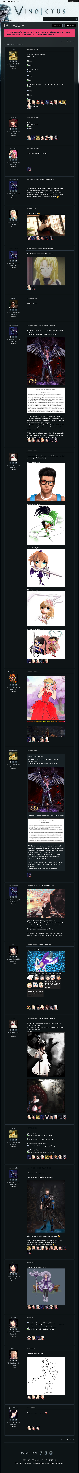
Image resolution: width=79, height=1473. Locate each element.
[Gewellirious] (42, 1007)
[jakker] (42, 739)
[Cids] (47, 238)
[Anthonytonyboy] (13, 678)
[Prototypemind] (42, 102)
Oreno (13, 1349)
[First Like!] (16, 1030)
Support (26, 1460)
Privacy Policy (37, 1460)
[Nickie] (13, 304)
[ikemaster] (38, 1007)
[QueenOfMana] (13, 1414)
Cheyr (13, 1018)
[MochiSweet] (29, 238)
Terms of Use (51, 1460)
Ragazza (13, 117)
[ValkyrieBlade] (13, 756)
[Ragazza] (13, 123)
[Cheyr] (13, 1024)
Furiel (13, 451)
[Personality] (16, 160)
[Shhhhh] (13, 191)
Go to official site (10, 1)
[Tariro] (47, 1157)
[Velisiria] (29, 106)
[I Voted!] (13, 61)
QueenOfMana (13, 1408)
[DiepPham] (47, 661)
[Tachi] (13, 950)
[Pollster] (16, 310)
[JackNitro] (55, 1307)
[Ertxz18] (42, 1157)
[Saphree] (51, 102)
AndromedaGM (13, 179)
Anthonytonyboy (13, 672)
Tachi (13, 945)
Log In (57, 25)
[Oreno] (13, 1354)
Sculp (13, 208)
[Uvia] (13, 55)
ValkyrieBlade (13, 750)
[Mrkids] (51, 1007)
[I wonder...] (16, 61)
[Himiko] (42, 238)
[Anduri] (42, 661)
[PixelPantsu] (47, 137)
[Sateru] (42, 440)
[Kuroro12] (33, 440)
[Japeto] (38, 440)
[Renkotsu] (13, 154)
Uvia (13, 50)
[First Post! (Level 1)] (13, 1030)
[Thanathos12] (55, 137)
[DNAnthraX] (38, 739)
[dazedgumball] (64, 102)
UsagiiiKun (13, 1317)
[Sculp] (33, 102)
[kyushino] (51, 1157)
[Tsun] (60, 102)
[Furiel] (13, 457)
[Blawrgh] (29, 102)
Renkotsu (13, 148)
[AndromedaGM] (47, 102)
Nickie (13, 298)
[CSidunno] (38, 102)
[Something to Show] (10, 61)
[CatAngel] (55, 102)
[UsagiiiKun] (42, 137)
